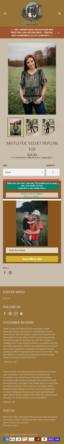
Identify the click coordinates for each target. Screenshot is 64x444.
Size (5, 165)
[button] (32, 157)
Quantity (50, 165)
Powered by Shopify (30, 435)
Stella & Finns (15, 435)
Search (6, 298)
